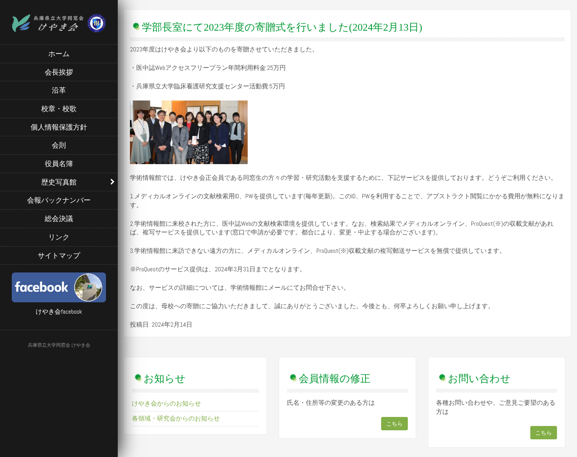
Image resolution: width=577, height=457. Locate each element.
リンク (58, 236)
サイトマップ (59, 255)
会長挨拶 (59, 72)
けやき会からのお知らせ (166, 403)
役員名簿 (59, 163)
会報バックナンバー (59, 200)
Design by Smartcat (59, 359)
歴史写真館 (59, 181)
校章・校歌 (59, 108)
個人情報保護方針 (59, 127)
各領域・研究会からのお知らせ (176, 418)
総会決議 (59, 218)
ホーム (58, 53)
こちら (394, 423)
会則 (59, 145)
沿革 (59, 90)
